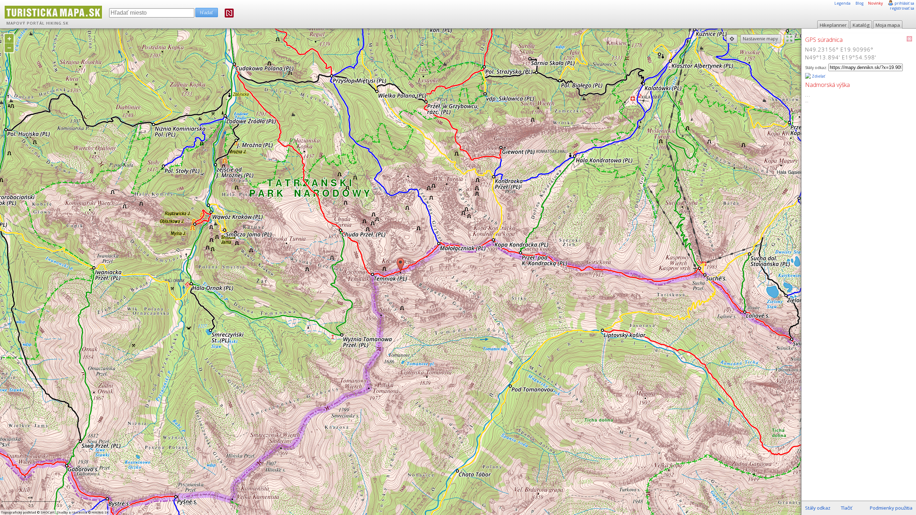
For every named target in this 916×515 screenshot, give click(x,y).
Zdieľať (818, 76)
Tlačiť (846, 508)
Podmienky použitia (891, 508)
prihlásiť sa (904, 3)
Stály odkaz (817, 508)
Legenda (842, 3)
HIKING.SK (57, 23)
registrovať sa (902, 8)
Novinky (875, 3)
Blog (859, 3)
